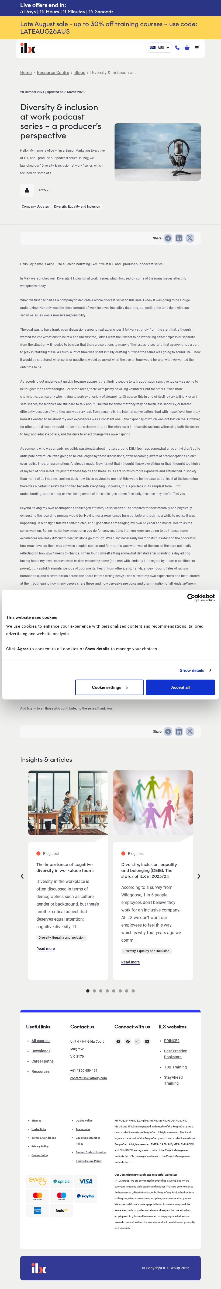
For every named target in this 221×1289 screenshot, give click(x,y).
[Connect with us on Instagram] (137, 1041)
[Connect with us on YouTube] (118, 1041)
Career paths (43, 1061)
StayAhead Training (173, 1080)
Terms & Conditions (44, 1137)
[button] (87, 991)
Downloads (41, 1051)
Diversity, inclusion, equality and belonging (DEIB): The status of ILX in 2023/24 (149, 870)
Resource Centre (53, 72)
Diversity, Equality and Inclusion (77, 206)
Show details (192, 670)
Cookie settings (106, 687)
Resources (41, 1071)
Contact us (82, 1027)
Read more (45, 948)
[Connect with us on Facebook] (128, 1041)
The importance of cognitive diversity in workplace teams (65, 867)
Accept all (180, 687)
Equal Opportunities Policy (88, 1140)
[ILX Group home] (27, 47)
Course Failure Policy (89, 1160)
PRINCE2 (171, 1041)
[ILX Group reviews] (61, 1211)
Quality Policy (84, 1120)
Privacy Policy (40, 1146)
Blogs (79, 72)
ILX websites (173, 1027)
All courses (41, 1041)
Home (26, 72)
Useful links (39, 1129)
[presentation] (22, 875)
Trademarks (83, 1129)
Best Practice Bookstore (175, 1054)
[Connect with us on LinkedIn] (147, 1041)
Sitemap (37, 1120)
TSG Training (175, 1067)
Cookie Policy (40, 1155)
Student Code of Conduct (91, 1152)
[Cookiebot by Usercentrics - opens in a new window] (191, 597)
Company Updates (35, 206)
